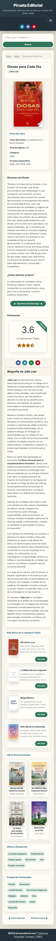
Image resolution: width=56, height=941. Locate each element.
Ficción (11, 884)
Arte (34, 896)
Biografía (12, 907)
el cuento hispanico (17, 854)
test (42, 859)
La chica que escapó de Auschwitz (17, 831)
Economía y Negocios (37, 890)
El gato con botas (16, 865)
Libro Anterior (18, 918)
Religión (12, 896)
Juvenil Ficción (15, 890)
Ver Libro (41, 659)
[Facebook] (28, 26)
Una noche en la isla (39, 829)
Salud (16, 56)
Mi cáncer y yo (28, 642)
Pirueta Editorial (28, 5)
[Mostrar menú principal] (50, 20)
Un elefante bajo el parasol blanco (39, 789)
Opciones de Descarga (28, 303)
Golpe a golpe (14, 859)
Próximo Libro (38, 918)
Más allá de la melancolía (33, 726)
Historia (24, 896)
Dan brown (31, 859)
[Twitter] (22, 26)
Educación (24, 884)
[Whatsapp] (31, 362)
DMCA (39, 936)
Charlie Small (37, 854)
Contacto (30, 936)
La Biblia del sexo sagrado (33, 670)
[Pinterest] (34, 26)
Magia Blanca (27, 698)
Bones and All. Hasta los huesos (17, 789)
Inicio (8, 56)
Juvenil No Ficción (16, 902)
